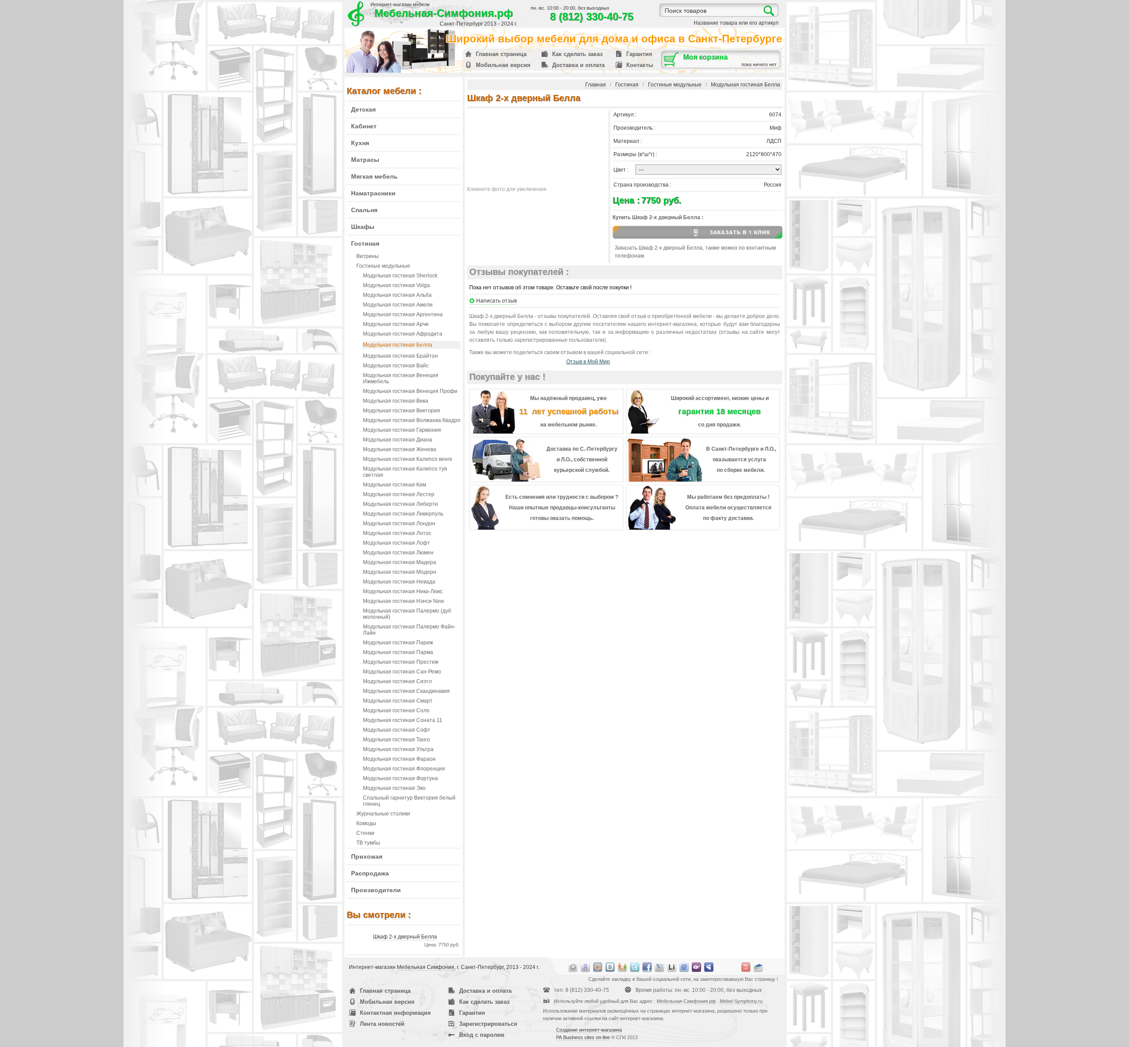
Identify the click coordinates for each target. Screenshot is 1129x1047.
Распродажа (370, 873)
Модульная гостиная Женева (399, 449)
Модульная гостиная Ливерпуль (403, 514)
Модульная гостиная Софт (396, 730)
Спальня (364, 209)
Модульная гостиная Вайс (396, 366)
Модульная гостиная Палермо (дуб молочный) (407, 614)
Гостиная (365, 243)
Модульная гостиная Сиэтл (397, 681)
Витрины (367, 256)
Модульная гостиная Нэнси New (403, 601)
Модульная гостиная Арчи (396, 324)
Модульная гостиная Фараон (399, 759)
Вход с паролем (482, 1035)
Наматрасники (373, 193)
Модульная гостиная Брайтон (400, 356)
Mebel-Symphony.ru (741, 1001)
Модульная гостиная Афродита (402, 334)
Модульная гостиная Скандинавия (406, 691)
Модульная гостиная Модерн (399, 572)
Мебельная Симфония (425, 967)
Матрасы (365, 159)
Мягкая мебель (374, 176)
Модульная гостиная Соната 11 (402, 720)
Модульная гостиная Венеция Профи (410, 391)
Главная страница (501, 54)
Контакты (639, 65)
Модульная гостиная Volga (396, 285)
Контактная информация (395, 1013)
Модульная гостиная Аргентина (403, 314)
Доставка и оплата (578, 65)
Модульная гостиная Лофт (396, 543)
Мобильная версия (503, 65)
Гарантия (639, 54)
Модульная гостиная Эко (394, 788)
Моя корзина (705, 57)
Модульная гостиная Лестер (398, 494)
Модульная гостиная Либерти (400, 504)
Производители (376, 890)
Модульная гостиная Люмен (398, 553)
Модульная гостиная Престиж (400, 662)
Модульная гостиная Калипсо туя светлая (405, 472)
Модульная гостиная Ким (394, 485)
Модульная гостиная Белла (397, 345)
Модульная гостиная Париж (398, 642)
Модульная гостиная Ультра (398, 749)
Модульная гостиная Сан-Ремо (402, 672)
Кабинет (364, 126)
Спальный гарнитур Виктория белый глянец (409, 801)
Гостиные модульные (383, 266)
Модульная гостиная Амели (398, 305)
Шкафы (362, 226)
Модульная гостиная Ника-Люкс (403, 591)
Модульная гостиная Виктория (401, 411)
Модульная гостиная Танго (396, 740)
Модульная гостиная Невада (399, 582)
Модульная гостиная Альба (397, 295)
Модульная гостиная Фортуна (400, 778)
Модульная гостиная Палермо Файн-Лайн (409, 630)
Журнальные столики (383, 814)
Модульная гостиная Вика (395, 401)
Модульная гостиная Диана (397, 440)
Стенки (365, 833)
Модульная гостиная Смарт (398, 701)
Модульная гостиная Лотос (397, 533)
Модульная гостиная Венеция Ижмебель (400, 378)
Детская (363, 109)
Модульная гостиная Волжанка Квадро (411, 420)
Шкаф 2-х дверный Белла (405, 937)
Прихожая (366, 856)
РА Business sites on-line (583, 1037)
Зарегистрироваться (488, 1024)
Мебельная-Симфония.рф (443, 13)
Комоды (366, 823)
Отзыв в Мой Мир (588, 362)
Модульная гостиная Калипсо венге (407, 459)
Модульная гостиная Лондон (399, 523)
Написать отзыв (496, 301)
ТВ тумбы (368, 843)
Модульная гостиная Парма (398, 652)
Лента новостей (382, 1024)
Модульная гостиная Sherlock (400, 276)
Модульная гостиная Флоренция (404, 769)
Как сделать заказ (577, 54)
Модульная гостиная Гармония (402, 430)
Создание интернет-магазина (589, 1029)
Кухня (360, 142)
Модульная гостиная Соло (396, 710)
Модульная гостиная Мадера (399, 562)
